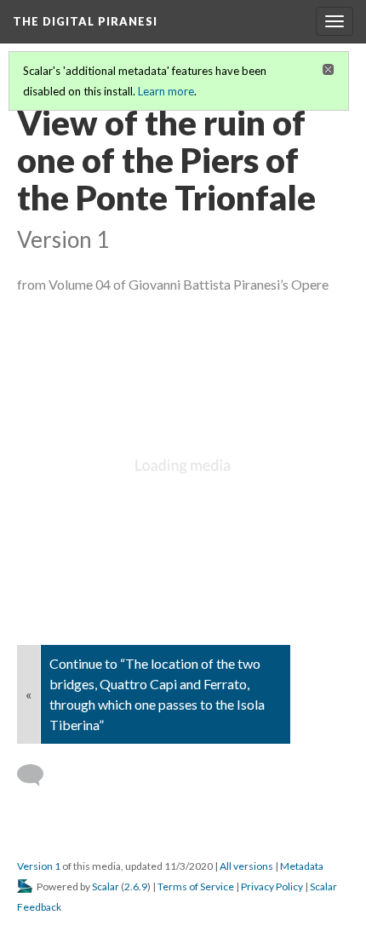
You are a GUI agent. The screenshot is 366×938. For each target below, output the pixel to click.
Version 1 (38, 866)
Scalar (105, 886)
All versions (246, 866)
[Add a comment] (38, 775)
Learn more (166, 91)
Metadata (301, 866)
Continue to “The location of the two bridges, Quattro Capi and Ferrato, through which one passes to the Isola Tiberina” (157, 694)
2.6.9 (135, 886)
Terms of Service (195, 886)
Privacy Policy (272, 886)
